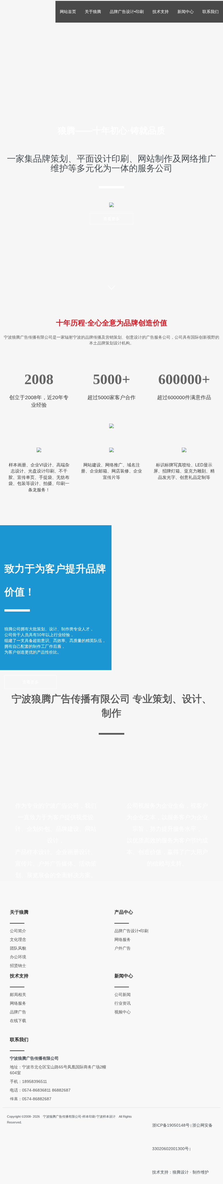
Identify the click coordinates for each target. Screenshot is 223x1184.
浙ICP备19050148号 (171, 1125)
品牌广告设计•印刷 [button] (127, 11)
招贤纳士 (18, 965)
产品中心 (123, 912)
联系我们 (210, 11)
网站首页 (68, 11)
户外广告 (122, 948)
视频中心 (122, 1012)
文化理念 (18, 939)
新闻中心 (123, 975)
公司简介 (18, 930)
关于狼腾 (19, 912)
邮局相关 (18, 994)
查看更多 (111, 218)
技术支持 (19, 975)
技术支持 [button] (160, 11)
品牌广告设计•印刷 (131, 930)
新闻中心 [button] (185, 11)
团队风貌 (18, 948)
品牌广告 (18, 1012)
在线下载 (18, 1020)
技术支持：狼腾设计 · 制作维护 (180, 1172)
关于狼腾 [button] (93, 11)
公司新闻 (122, 994)
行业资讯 (122, 1003)
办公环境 (18, 957)
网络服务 (122, 939)
